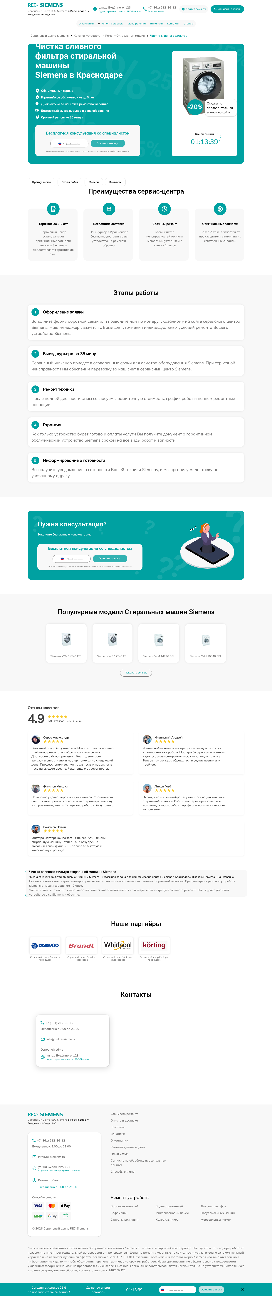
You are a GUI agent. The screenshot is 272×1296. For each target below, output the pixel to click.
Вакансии (156, 23)
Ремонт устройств (112, 23)
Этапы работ (70, 182)
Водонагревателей (169, 1206)
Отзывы (189, 23)
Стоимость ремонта (125, 1114)
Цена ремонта (137, 23)
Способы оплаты (123, 1171)
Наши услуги (120, 1154)
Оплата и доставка (124, 1120)
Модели (94, 182)
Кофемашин (119, 1213)
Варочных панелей (125, 1206)
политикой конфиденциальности (114, 151)
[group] (45, 949)
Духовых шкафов (213, 1206)
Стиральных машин (125, 1219)
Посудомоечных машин (218, 1213)
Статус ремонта (196, 9)
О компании (86, 23)
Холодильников (167, 1219)
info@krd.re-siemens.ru (62, 1039)
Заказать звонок (229, 9)
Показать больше (136, 672)
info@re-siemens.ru (51, 1157)
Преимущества (41, 182)
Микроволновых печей (172, 1213)
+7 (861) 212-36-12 (162, 7)
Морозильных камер (216, 1219)
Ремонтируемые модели (128, 1147)
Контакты (173, 23)
